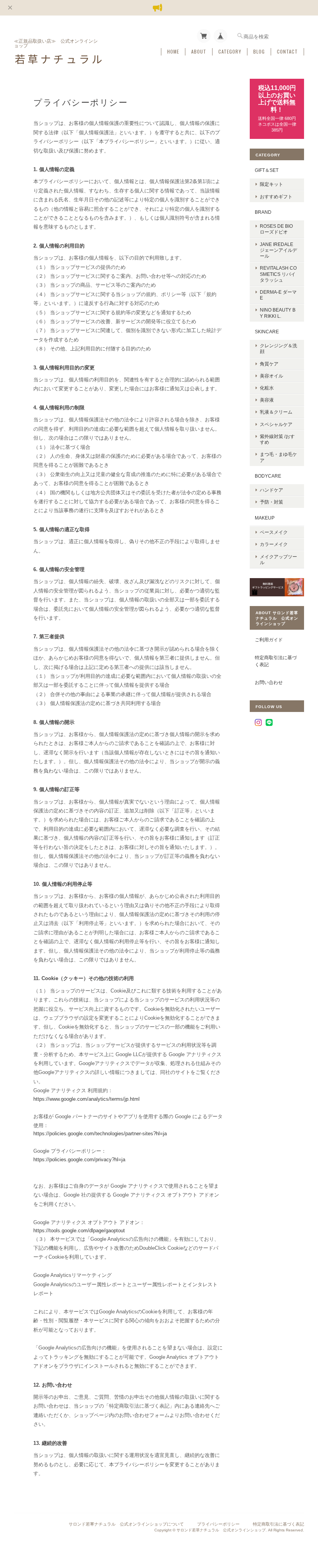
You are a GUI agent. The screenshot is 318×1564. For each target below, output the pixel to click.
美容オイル (271, 375)
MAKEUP (265, 517)
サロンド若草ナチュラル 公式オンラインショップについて (126, 1524)
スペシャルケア (276, 424)
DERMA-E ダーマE (278, 294)
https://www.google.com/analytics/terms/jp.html (86, 1099)
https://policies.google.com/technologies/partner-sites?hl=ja (100, 1133)
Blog (259, 51)
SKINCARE (267, 331)
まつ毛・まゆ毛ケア (278, 457)
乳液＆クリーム (276, 411)
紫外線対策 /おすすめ (277, 439)
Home (173, 51)
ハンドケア (271, 489)
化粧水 (267, 387)
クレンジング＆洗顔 (278, 348)
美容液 (267, 399)
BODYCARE (268, 475)
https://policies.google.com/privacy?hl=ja (79, 1159)
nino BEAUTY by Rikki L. (278, 312)
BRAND (263, 212)
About (198, 51)
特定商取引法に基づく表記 (276, 661)
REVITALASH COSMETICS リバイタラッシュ (278, 273)
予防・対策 (271, 501)
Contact (287, 51)
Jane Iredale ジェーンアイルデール (278, 250)
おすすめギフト (276, 196)
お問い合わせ (269, 682)
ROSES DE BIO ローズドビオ (276, 228)
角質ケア (269, 363)
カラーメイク (274, 544)
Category (229, 51)
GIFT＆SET (266, 170)
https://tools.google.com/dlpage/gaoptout (79, 1230)
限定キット (271, 184)
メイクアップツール (278, 559)
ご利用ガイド (269, 639)
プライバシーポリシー (218, 1524)
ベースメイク (274, 532)
